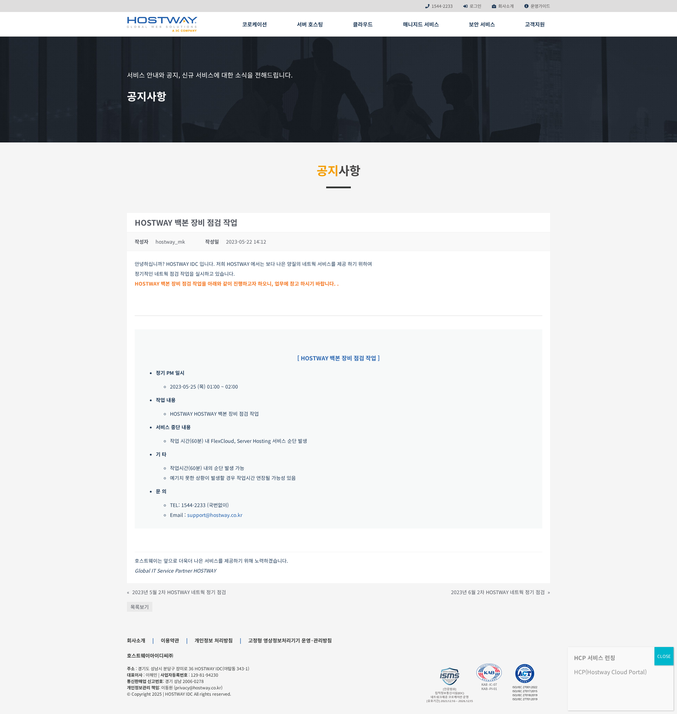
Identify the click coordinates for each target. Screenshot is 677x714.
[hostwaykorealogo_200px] (162, 19)
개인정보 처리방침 (214, 640)
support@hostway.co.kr (214, 514)
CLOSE (664, 656)
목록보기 (139, 606)
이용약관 (170, 640)
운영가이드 (540, 6)
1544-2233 (442, 6)
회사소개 (506, 6)
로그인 (475, 6)
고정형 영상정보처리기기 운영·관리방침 (290, 640)
